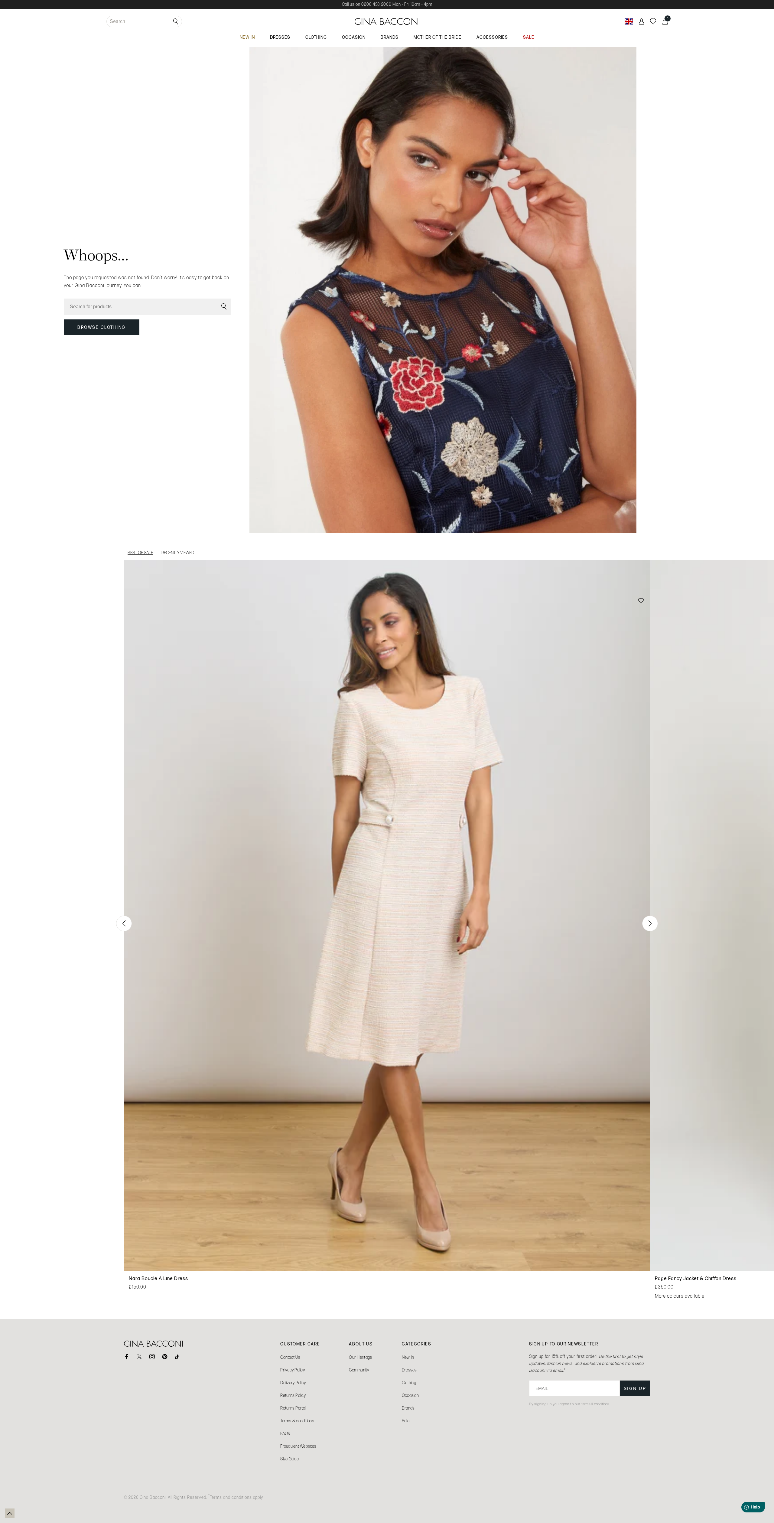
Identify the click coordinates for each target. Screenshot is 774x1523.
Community (359, 1370)
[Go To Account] (641, 21)
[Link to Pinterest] (164, 1356)
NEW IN (247, 37)
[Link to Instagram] (152, 1356)
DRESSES (280, 37)
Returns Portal (293, 1408)
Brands (408, 1408)
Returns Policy (293, 1395)
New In (408, 1357)
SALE (528, 37)
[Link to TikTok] (177, 1356)
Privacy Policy (292, 1370)
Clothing (409, 1382)
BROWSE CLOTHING (101, 327)
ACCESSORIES (492, 37)
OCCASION (354, 37)
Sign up (635, 1388)
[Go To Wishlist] (653, 21)
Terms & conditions (297, 1420)
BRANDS (389, 37)
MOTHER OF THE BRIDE (437, 37)
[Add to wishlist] (641, 601)
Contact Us (290, 1357)
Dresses (409, 1370)
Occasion (410, 1395)
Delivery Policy (293, 1382)
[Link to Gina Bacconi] (387, 21)
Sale (405, 1420)
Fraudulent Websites (298, 1446)
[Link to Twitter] (139, 1356)
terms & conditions (595, 1404)
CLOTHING (316, 37)
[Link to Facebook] (126, 1356)
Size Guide (289, 1459)
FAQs (285, 1433)
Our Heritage (360, 1357)
